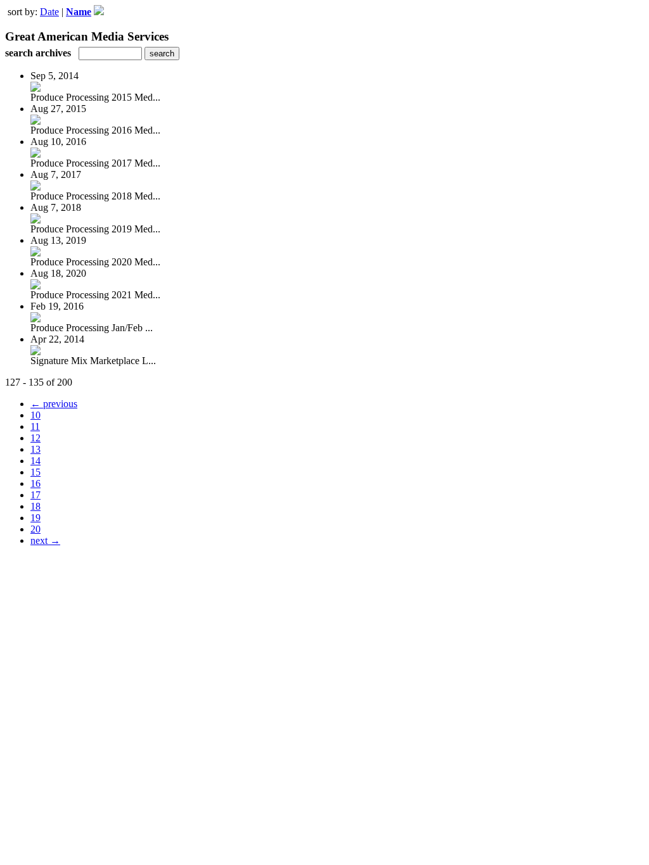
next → (45, 540)
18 (35, 506)
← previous (53, 403)
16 (35, 483)
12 (35, 437)
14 (35, 460)
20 (35, 529)
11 (35, 426)
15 (35, 472)
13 (35, 449)
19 (35, 517)
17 (35, 494)
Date (49, 11)
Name (78, 11)
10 (35, 415)
